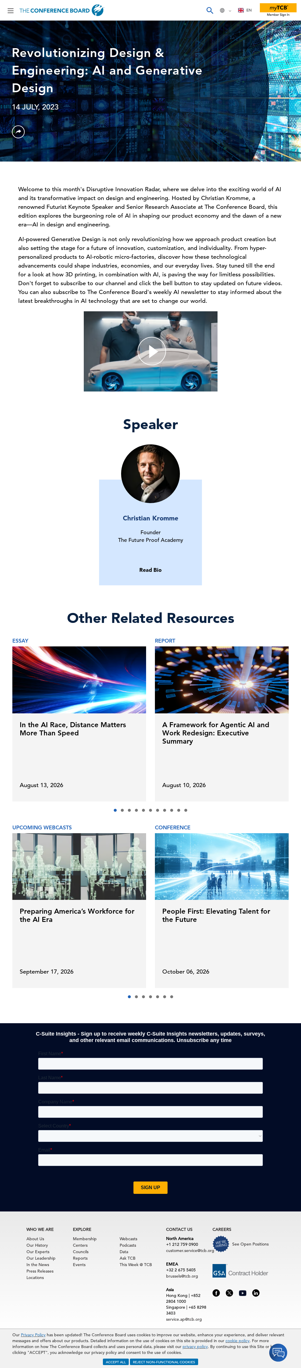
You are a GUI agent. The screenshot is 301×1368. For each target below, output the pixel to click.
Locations (35, 1277)
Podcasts (128, 1245)
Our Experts (37, 1251)
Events (79, 1264)
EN (249, 10)
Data (124, 1251)
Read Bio (150, 570)
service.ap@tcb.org (184, 1319)
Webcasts (128, 1238)
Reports (80, 1258)
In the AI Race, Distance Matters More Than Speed (73, 728)
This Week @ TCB (136, 1264)
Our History (37, 1245)
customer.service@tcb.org (190, 1250)
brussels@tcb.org (182, 1276)
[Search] (209, 10)
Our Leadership (41, 1258)
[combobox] (245, 10)
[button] (115, 810)
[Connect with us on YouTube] (242, 1292)
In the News (37, 1264)
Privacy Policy (33, 1334)
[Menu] (11, 10)
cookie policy (237, 1340)
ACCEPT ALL (116, 1361)
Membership (85, 1238)
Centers (80, 1245)
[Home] (61, 10)
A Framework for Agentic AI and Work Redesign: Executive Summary (215, 732)
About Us (35, 1238)
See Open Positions (250, 1244)
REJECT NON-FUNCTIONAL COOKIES (164, 1361)
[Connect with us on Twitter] (229, 1292)
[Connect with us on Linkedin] (256, 1292)
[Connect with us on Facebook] (216, 1292)
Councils (80, 1251)
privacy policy (195, 1346)
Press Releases (39, 1271)
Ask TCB (128, 1258)
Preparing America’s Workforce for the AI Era (77, 915)
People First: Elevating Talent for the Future (216, 915)
